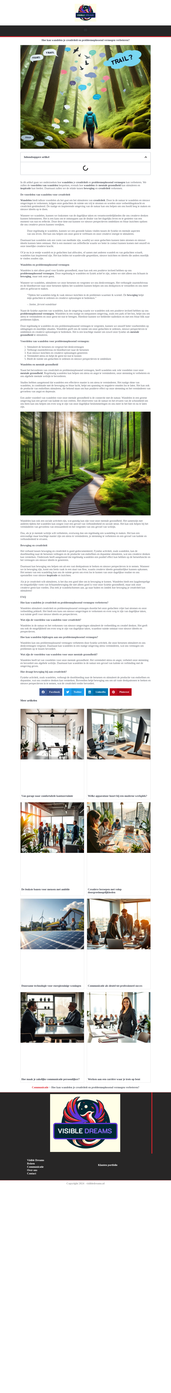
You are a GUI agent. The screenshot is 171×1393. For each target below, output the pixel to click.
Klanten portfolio (107, 1165)
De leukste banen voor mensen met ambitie (45, 889)
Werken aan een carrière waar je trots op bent (114, 1079)
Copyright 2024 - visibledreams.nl (85, 1183)
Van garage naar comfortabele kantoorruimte (47, 796)
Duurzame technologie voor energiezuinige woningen (51, 985)
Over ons (32, 1170)
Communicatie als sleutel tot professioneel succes (115, 985)
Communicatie (40, 1087)
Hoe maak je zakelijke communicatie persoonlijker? (50, 1079)
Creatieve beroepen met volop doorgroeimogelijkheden (105, 891)
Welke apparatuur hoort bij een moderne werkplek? (117, 796)
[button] (85, 30)
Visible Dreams (35, 1160)
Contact (31, 1173)
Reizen (31, 1163)
